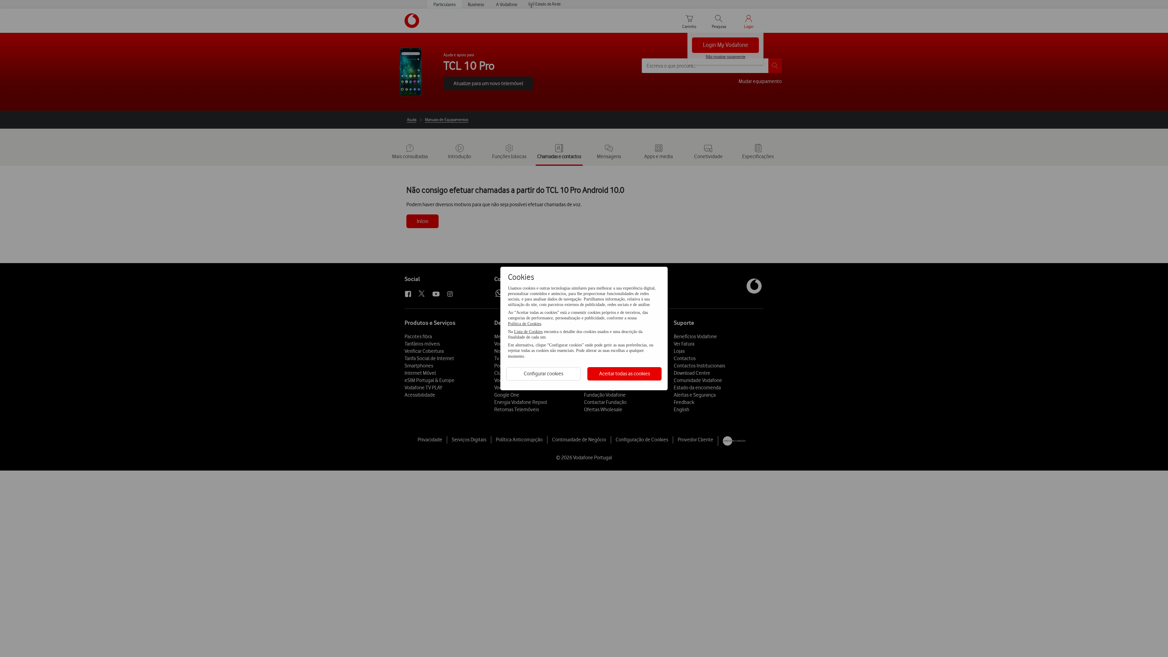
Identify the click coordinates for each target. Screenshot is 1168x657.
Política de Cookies (524, 324)
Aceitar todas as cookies (624, 373)
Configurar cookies (543, 373)
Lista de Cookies (528, 331)
